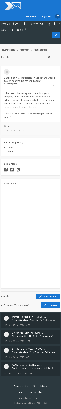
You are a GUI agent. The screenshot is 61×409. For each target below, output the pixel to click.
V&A (34, 386)
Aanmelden (31, 16)
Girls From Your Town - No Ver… (28, 348)
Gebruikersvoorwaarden (30, 392)
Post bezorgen (40, 49)
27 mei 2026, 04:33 (21, 325)
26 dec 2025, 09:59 (21, 357)
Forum (10, 151)
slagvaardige (10, 373)
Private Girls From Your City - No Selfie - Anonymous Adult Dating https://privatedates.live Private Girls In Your (34, 320)
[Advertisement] (17, 235)
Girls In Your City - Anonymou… (27, 332)
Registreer (46, 16)
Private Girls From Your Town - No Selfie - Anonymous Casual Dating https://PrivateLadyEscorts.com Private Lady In (34, 352)
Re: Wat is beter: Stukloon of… (27, 364)
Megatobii (14, 83)
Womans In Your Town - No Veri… (29, 316)
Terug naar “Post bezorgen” (16, 305)
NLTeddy (8, 325)
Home (10, 147)
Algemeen (24, 49)
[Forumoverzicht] (12, 6)
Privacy (43, 386)
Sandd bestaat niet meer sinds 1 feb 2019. (32, 368)
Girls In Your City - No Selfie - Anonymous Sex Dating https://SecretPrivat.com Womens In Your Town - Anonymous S (34, 336)
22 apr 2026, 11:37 (21, 341)
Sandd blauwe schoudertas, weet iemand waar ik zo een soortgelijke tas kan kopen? (30, 23)
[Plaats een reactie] (56, 35)
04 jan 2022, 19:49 (25, 373)
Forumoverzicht (8, 49)
